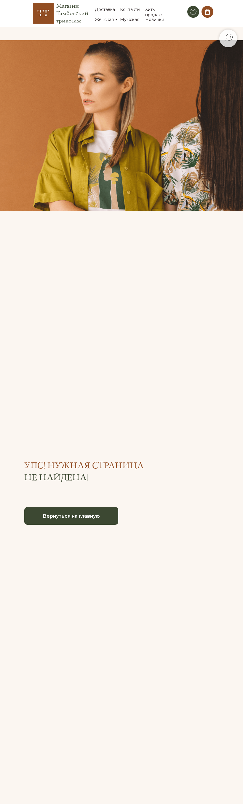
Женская (104, 19)
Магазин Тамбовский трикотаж (72, 13)
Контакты (130, 9)
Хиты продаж (153, 12)
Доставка (105, 9)
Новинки (154, 19)
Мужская (129, 19)
